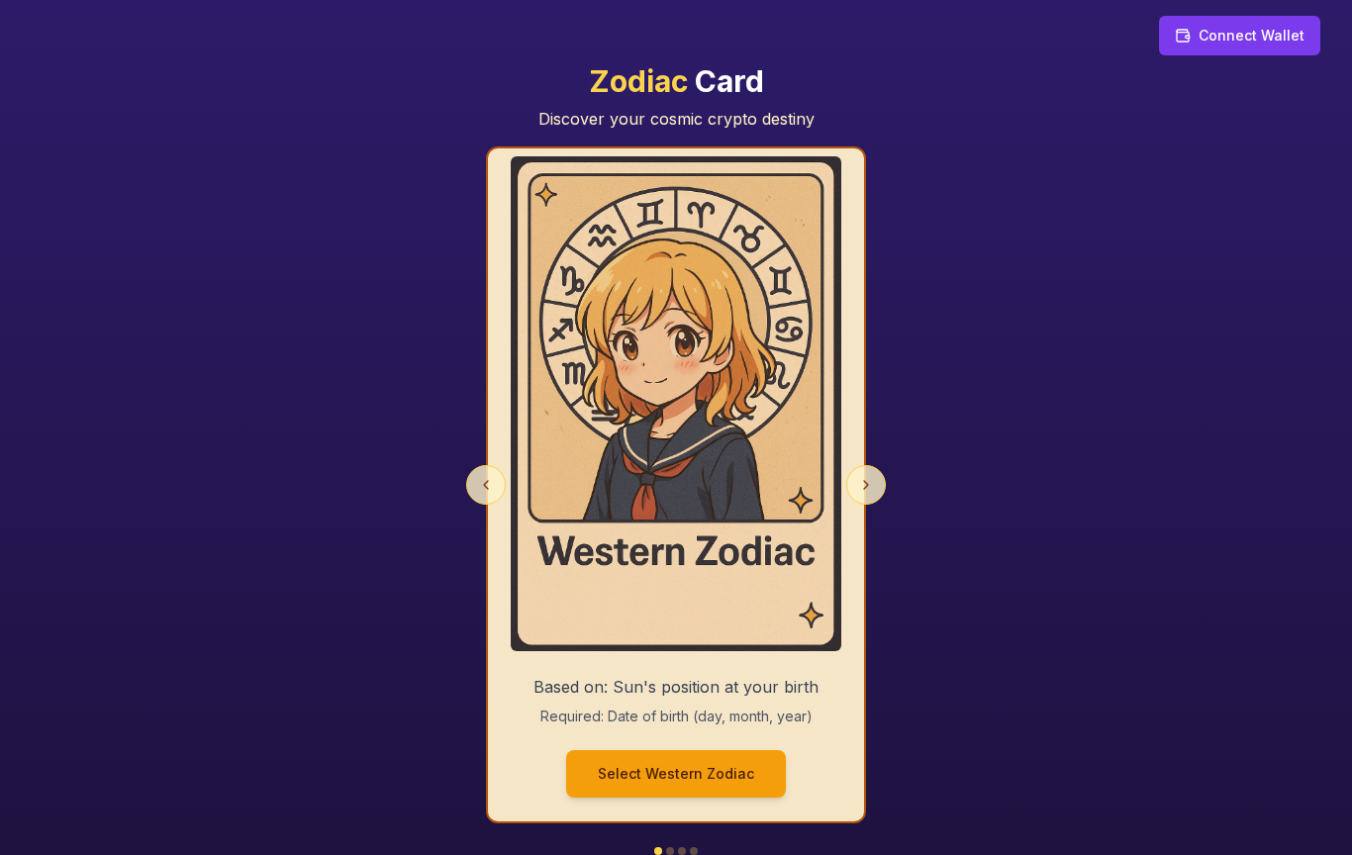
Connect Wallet (1251, 35)
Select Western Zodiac (676, 773)
